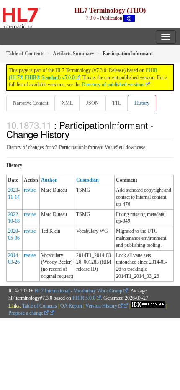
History (141, 103)
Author (49, 180)
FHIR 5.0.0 (83, 298)
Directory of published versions (113, 84)
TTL (116, 103)
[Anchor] (74, 134)
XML (67, 103)
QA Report (71, 306)
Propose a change (26, 313)
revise (30, 190)
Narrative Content (30, 103)
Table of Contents (39, 306)
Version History (101, 306)
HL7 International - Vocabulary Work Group (78, 291)
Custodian (87, 180)
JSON (92, 103)
